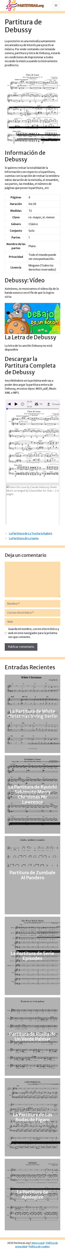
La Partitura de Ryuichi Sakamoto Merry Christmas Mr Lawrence (32, 795)
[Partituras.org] (24, 5)
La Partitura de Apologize (32, 1195)
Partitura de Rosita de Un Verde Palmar (32, 1037)
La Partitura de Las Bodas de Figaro (32, 1117)
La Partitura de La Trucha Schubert (30, 533)
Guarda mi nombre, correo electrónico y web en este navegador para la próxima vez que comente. (33, 633)
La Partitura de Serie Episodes (32, 956)
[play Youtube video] (32, 318)
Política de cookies (39, 1246)
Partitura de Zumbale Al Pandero (32, 875)
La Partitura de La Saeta (23, 538)
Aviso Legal (38, 1243)
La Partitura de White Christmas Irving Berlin (32, 714)
